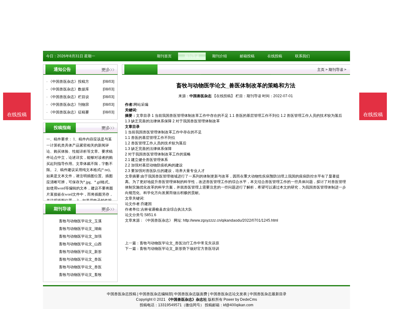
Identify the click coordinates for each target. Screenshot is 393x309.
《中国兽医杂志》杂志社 (186, 299)
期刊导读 (192, 56)
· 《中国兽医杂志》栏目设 (67, 97)
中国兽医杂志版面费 (190, 294)
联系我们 (302, 56)
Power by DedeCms (240, 299)
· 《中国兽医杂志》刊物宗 (67, 104)
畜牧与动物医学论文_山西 (80, 244)
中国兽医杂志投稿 (121, 294)
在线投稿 (274, 56)
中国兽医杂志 (200, 96)
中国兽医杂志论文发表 (228, 294)
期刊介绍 (219, 56)
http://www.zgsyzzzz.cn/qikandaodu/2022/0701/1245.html (230, 220)
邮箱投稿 (247, 56)
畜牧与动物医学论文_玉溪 (80, 221)
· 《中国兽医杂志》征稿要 (67, 112)
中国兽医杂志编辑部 (155, 294)
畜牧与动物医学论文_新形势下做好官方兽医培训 (179, 248)
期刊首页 (164, 56)
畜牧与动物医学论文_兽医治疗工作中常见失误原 (179, 243)
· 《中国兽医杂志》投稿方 (67, 81)
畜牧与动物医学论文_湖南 (80, 229)
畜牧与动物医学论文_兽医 (80, 259)
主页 (321, 69)
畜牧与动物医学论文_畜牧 (80, 275)
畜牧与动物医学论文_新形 (80, 252)
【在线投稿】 (223, 96)
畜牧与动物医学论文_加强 (80, 236)
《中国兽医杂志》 (158, 220)
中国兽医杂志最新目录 (268, 294)
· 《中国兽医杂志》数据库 (67, 89)
